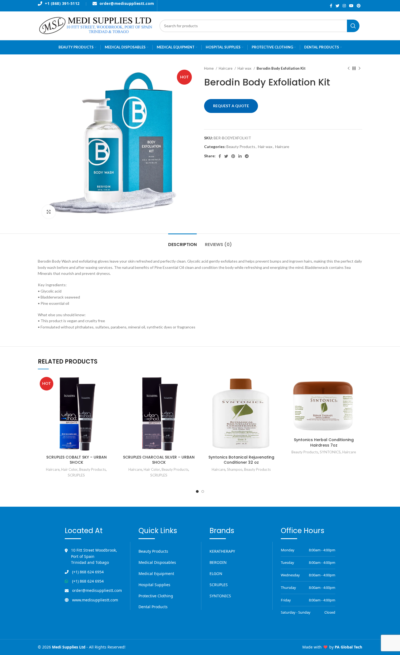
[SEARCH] (353, 26)
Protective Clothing (156, 595)
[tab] (182, 241)
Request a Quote (231, 105)
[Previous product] (348, 68)
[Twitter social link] (337, 5)
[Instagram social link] (344, 5)
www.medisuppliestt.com (95, 599)
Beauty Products (240, 146)
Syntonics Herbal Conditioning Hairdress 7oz (324, 442)
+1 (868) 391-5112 (62, 3)
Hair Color (69, 469)
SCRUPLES (76, 475)
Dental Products (153, 606)
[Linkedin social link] (240, 156)
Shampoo (234, 469)
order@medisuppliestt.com (127, 3)
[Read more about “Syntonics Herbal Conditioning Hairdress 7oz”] (358, 384)
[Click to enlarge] (49, 212)
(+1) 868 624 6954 (88, 571)
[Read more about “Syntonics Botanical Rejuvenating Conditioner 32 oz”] (275, 384)
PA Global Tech (348, 647)
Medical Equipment (156, 573)
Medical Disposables (157, 562)
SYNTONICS (330, 452)
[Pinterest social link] (358, 5)
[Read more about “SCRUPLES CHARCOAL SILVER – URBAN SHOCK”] (193, 384)
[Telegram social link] (246, 156)
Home (209, 68)
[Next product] (359, 68)
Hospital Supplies (154, 584)
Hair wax (245, 68)
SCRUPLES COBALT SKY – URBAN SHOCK (76, 459)
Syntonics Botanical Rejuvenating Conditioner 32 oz (241, 459)
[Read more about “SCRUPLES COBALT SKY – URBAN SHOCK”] (111, 384)
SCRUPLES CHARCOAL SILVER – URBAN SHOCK (159, 459)
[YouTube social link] (351, 5)
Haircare (226, 68)
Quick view (111, 396)
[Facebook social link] (331, 5)
